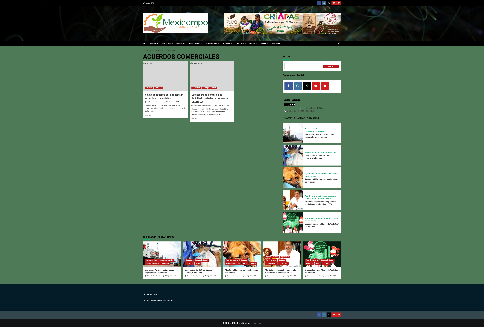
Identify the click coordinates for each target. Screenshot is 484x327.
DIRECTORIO (276, 43)
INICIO (145, 43)
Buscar (286, 56)
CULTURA (252, 43)
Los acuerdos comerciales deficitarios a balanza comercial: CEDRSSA (210, 98)
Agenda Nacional (311, 173)
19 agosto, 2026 (250, 276)
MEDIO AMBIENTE (194, 43)
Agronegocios (310, 129)
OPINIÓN (263, 43)
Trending (312, 176)
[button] (339, 43)
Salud (334, 153)
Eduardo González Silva (154, 276)
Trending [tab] (313, 117)
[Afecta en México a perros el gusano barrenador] (293, 177)
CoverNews (242, 323)
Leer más (148, 115)
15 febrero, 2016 (174, 102)
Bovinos (149, 88)
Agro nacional (331, 196)
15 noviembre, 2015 (222, 105)
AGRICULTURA (166, 43)
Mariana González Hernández (156, 102)
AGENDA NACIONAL (212, 43)
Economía (196, 88)
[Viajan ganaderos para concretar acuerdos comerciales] (165, 76)
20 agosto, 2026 (210, 276)
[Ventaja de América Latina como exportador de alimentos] (293, 132)
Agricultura (322, 196)
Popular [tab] (300, 117)
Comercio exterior (323, 129)
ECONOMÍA (226, 43)
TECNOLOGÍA (240, 43)
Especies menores (331, 173)
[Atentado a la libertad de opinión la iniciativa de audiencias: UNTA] (293, 200)
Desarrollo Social (311, 131)
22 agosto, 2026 (170, 276)
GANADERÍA (180, 43)
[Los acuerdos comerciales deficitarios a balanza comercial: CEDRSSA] (212, 76)
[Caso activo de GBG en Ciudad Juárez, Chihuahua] (293, 155)
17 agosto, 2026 (330, 276)
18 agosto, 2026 (290, 276)
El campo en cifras (209, 88)
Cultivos (308, 198)
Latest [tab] (288, 117)
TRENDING (153, 43)
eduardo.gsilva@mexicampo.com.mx (159, 300)
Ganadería (158, 88)
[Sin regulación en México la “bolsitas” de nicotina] (293, 222)
